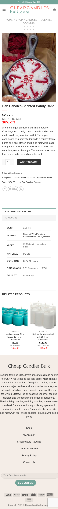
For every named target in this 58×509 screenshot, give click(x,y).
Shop (19, 20)
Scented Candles (28, 177)
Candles (31, 20)
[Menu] (4, 9)
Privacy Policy (29, 455)
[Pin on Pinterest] (21, 188)
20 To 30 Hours (14, 182)
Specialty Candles (44, 177)
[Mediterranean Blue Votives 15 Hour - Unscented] (15, 314)
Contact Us (29, 462)
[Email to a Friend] (15, 188)
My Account (29, 435)
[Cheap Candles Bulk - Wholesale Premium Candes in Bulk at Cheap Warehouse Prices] (29, 9)
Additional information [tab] (18, 211)
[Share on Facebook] (5, 188)
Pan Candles (27, 182)
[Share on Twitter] (10, 188)
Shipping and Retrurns (29, 441)
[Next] (55, 327)
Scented (37, 182)
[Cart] (54, 9)
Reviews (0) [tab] (11, 218)
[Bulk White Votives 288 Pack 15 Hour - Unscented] (43, 314)
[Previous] (2, 327)
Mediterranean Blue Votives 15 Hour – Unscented (15, 337)
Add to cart (28, 162)
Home (9, 20)
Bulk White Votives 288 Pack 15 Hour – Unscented (43, 337)
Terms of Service (29, 448)
